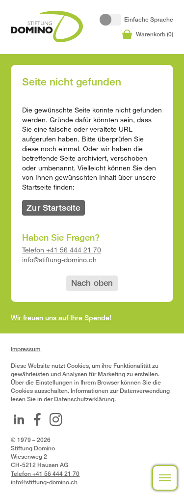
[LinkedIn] (18, 419)
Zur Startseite (53, 207)
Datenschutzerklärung (84, 399)
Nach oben (92, 282)
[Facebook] (37, 419)
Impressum (25, 349)
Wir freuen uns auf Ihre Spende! (61, 317)
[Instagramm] (56, 419)
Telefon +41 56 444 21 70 (61, 250)
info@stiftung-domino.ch (59, 259)
